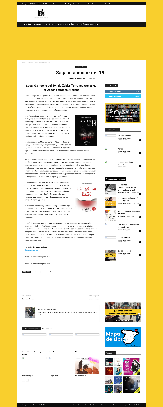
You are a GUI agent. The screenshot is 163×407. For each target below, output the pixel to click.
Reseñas (27, 24)
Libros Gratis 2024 (106, 4)
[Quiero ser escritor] (110, 255)
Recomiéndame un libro (87, 24)
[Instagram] (135, 3)
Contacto (116, 405)
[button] (138, 24)
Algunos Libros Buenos (124, 138)
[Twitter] (139, 3)
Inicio (24, 62)
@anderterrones (31, 250)
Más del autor (47, 329)
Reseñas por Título (70, 4)
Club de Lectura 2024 (96, 405)
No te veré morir (80, 375)
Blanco (77, 352)
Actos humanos (54, 352)
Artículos (50, 24)
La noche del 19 (46, 272)
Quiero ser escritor (125, 251)
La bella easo (35, 272)
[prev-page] (23, 380)
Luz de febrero (124, 238)
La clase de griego (28, 375)
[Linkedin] (45, 285)
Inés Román (121, 216)
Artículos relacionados (32, 329)
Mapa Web (108, 405)
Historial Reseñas (66, 24)
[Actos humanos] (61, 341)
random (30, 62)
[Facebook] (24, 285)
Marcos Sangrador (123, 192)
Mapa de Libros (82, 4)
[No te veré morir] (87, 365)
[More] (60, 285)
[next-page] (27, 380)
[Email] (50, 285)
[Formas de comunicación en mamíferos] (110, 228)
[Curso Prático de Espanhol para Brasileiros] (34, 341)
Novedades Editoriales (44, 4)
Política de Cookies (135, 405)
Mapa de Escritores (93, 4)
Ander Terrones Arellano (77, 78)
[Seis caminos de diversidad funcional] (110, 215)
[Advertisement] (81, 43)
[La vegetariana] (61, 365)
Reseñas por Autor (58, 4)
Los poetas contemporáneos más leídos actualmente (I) (127, 187)
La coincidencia (28, 299)
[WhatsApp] (40, 285)
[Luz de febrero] (110, 242)
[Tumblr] (55, 285)
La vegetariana (53, 375)
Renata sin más (93, 299)
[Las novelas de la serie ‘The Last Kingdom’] (110, 202)
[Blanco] (87, 341)
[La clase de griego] (34, 365)
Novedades (38, 24)
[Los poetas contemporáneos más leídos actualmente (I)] (110, 189)
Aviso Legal (123, 405)
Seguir (137, 91)
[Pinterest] (34, 285)
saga (54, 272)
